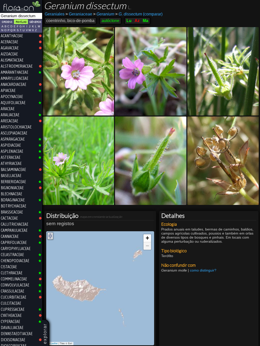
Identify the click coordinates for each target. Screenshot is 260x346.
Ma (145, 20)
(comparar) (138, 14)
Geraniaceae (79, 14)
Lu (129, 20)
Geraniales (54, 14)
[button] (147, 238)
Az (137, 20)
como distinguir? (203, 270)
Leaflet (54, 343)
